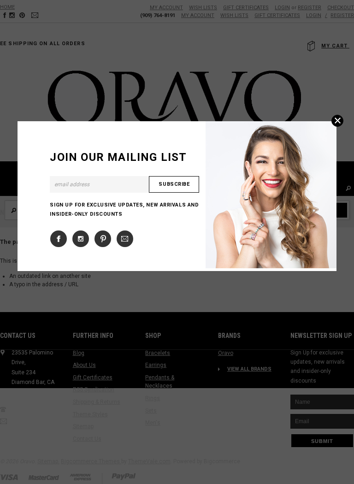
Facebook (58, 238)
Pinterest (102, 238)
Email (125, 238)
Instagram (80, 238)
